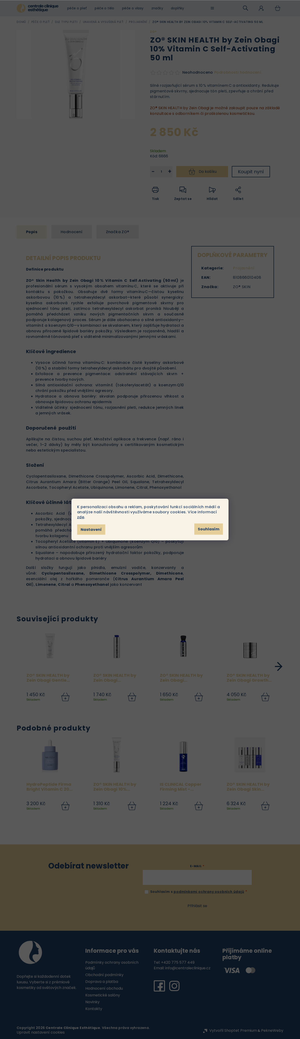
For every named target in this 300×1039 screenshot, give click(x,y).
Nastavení (91, 529)
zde (80, 517)
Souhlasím (208, 529)
